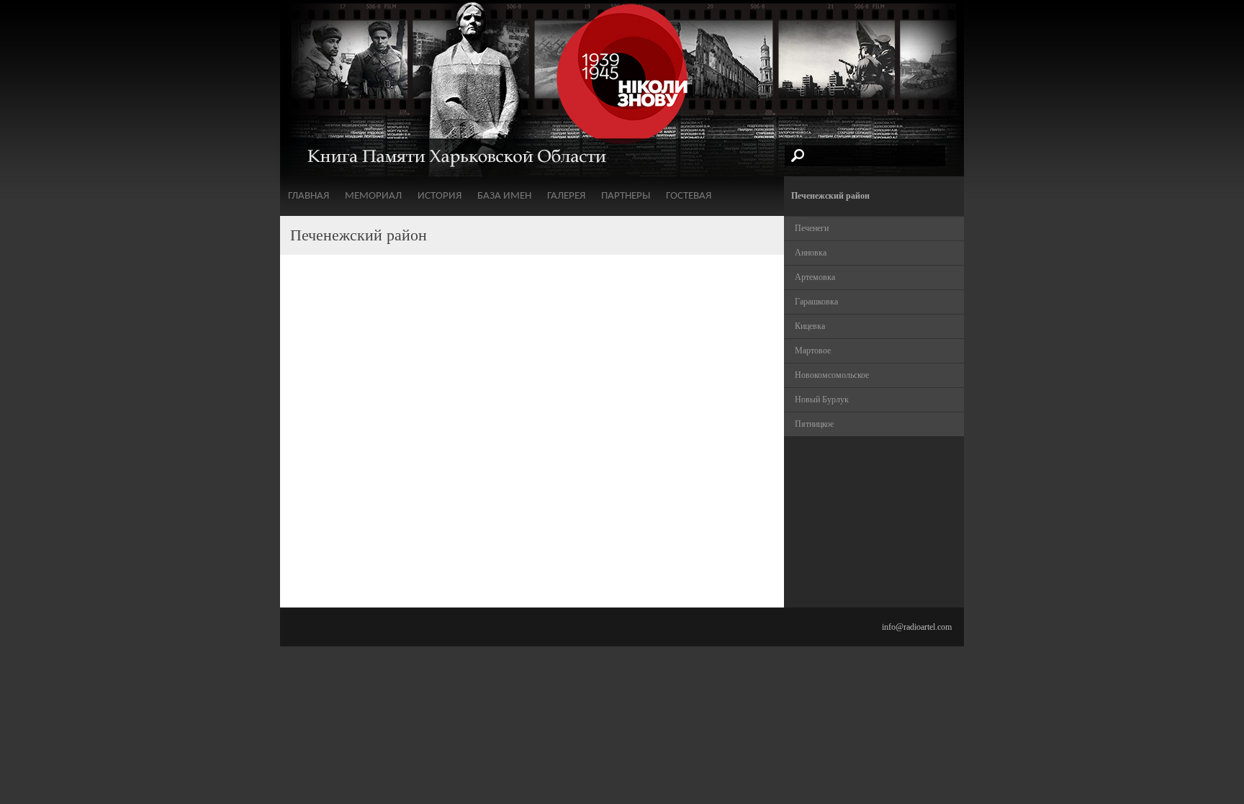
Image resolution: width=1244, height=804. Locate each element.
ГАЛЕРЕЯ (566, 196)
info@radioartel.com (917, 627)
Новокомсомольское (832, 375)
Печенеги (812, 228)
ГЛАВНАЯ (308, 196)
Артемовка (815, 277)
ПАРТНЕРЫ (625, 196)
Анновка (810, 253)
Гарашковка (816, 302)
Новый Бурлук (822, 399)
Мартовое (813, 350)
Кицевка (810, 326)
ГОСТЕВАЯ (688, 196)
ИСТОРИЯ (439, 196)
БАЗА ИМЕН (504, 196)
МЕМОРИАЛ (373, 196)
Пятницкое (814, 424)
